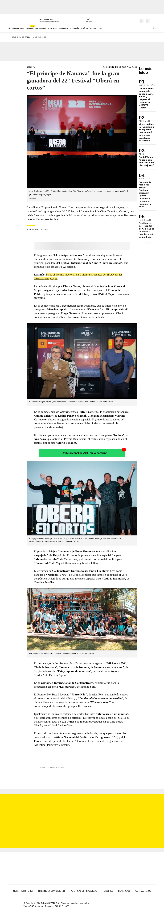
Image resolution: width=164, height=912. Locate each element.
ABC (16, 20)
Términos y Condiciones (51, 891)
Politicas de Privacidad (84, 891)
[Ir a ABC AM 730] (132, 28)
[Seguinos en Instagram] (135, 20)
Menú (154, 20)
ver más (87, 20)
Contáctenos (143, 891)
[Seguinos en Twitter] (125, 20)
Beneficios (124, 891)
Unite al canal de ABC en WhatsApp (84, 453)
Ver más (147, 95)
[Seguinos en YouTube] (130, 20)
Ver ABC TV (54, 20)
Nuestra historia (23, 891)
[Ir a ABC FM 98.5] (145, 28)
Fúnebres (108, 891)
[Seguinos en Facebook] (121, 20)
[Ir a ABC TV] (123, 28)
